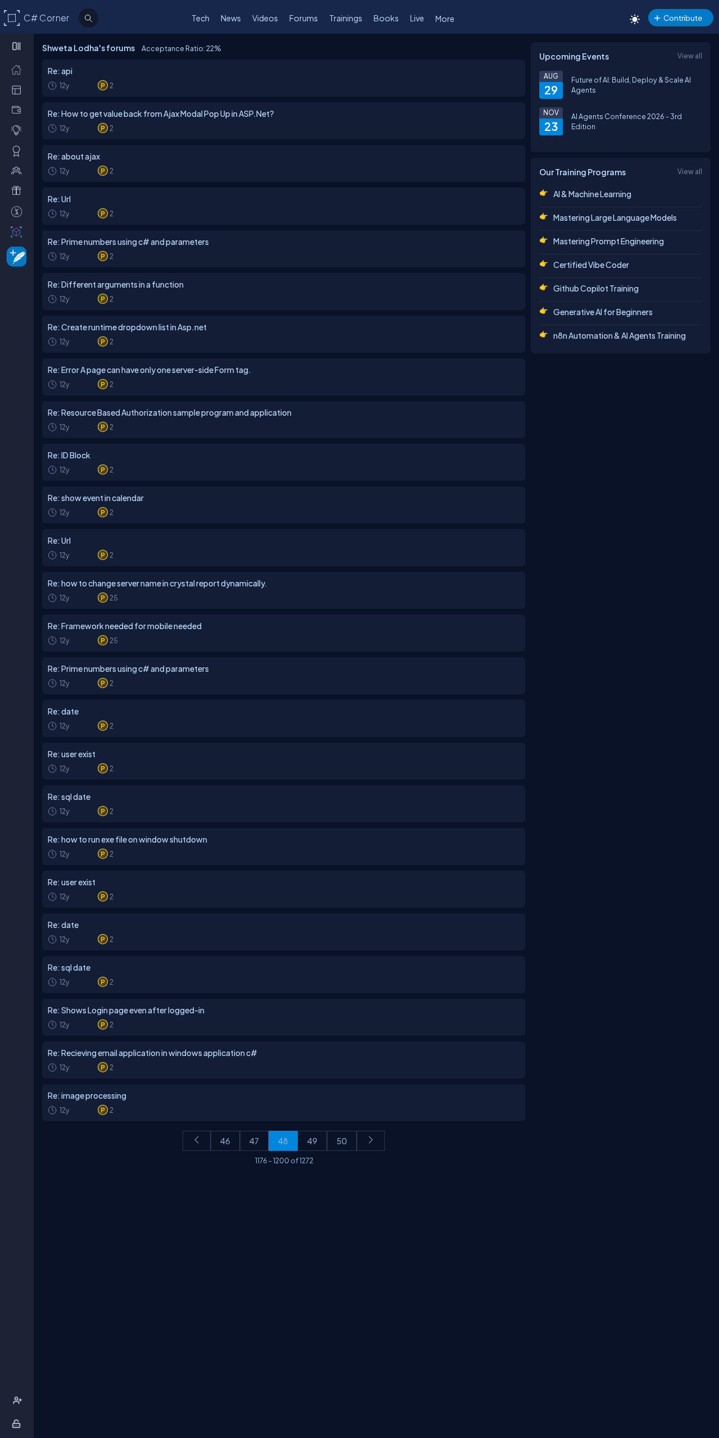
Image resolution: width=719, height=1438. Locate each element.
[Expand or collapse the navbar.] (18, 46)
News (231, 18)
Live (417, 18)
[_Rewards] (19, 211)
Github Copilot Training (596, 288)
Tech (201, 18)
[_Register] (19, 1400)
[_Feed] (19, 69)
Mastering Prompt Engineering (608, 241)
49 (312, 1141)
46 (225, 1141)
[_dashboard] (19, 89)
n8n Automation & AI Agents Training (619, 335)
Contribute (682, 17)
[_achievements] (19, 150)
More (444, 18)
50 (341, 1141)
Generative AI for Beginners (603, 312)
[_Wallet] (19, 109)
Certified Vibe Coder (591, 265)
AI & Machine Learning (592, 194)
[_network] (19, 170)
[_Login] (18, 1423)
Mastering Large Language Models (615, 217)
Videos (265, 18)
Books (386, 18)
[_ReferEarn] (19, 190)
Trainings (345, 18)
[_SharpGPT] (19, 231)
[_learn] (19, 129)
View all (689, 55)
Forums (303, 18)
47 (254, 1141)
